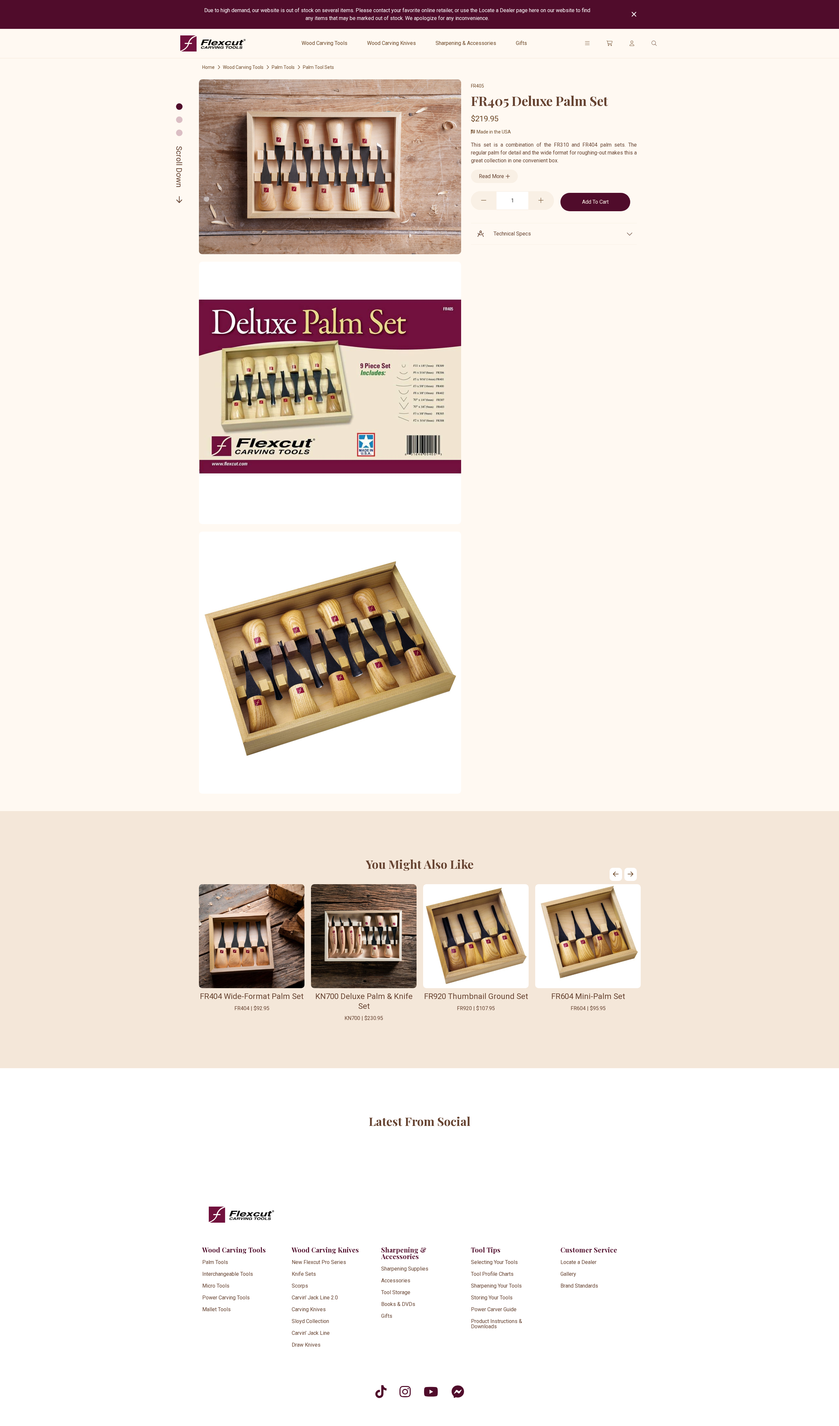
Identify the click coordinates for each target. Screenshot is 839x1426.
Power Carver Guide (494, 1309)
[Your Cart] (609, 43)
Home (208, 67)
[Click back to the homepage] (213, 43)
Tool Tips (485, 1249)
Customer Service (588, 1249)
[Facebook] (458, 1392)
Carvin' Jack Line (311, 1333)
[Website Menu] (587, 43)
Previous (616, 874)
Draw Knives (306, 1345)
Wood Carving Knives (391, 43)
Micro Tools (215, 1286)
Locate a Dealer (578, 1262)
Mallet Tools (216, 1309)
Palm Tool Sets (318, 67)
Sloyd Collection (310, 1321)
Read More (492, 176)
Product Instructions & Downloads (496, 1324)
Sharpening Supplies (404, 1269)
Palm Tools (283, 67)
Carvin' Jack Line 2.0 (315, 1297)
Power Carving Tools (226, 1297)
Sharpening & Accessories (466, 43)
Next (630, 874)
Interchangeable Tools (227, 1274)
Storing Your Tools (492, 1297)
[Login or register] (632, 43)
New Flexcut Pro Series (319, 1262)
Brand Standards (579, 1286)
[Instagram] (405, 1392)
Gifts (521, 43)
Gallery (568, 1274)
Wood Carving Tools (324, 43)
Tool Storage (395, 1292)
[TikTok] (381, 1392)
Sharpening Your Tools (496, 1286)
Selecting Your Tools (494, 1262)
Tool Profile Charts (492, 1274)
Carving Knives (309, 1309)
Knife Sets (304, 1274)
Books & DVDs (398, 1304)
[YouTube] (431, 1392)
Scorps (300, 1286)
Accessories (395, 1280)
